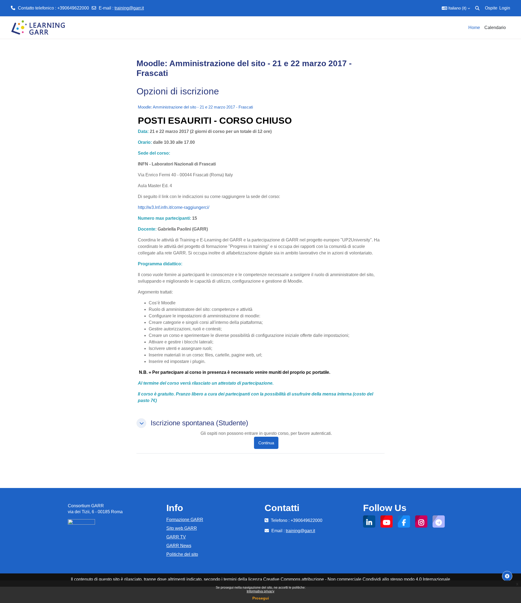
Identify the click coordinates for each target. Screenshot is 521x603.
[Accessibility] (507, 576)
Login (504, 8)
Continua (266, 443)
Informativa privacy (260, 591)
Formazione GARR (184, 519)
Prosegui (260, 598)
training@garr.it (129, 8)
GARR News (178, 545)
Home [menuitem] (474, 27)
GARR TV (176, 537)
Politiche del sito (182, 554)
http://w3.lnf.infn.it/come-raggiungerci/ (173, 207)
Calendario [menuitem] (495, 27)
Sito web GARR (181, 528)
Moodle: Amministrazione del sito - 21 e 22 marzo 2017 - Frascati (195, 107)
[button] (456, 8)
